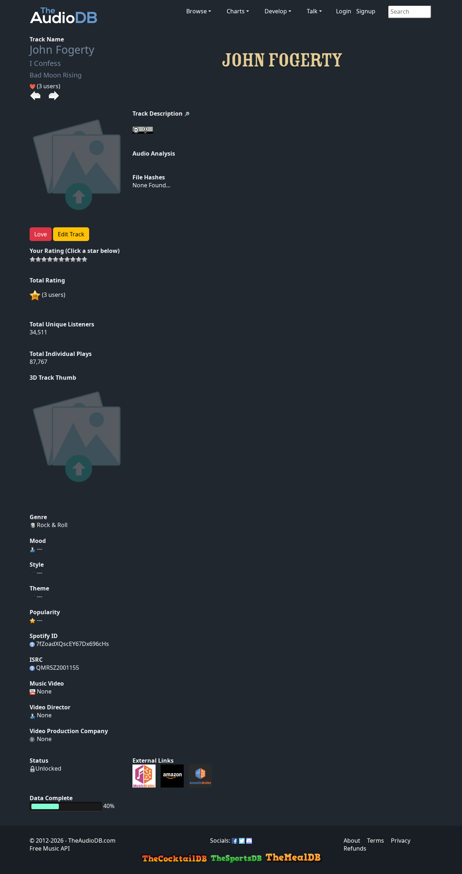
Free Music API (50, 848)
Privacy (400, 840)
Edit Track (71, 234)
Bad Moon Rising (56, 75)
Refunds (355, 848)
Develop (276, 11)
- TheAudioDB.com (90, 840)
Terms (375, 840)
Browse (196, 11)
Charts (236, 11)
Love (40, 234)
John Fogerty (62, 49)
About (352, 840)
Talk (312, 11)
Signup (365, 11)
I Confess (45, 63)
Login (343, 11)
